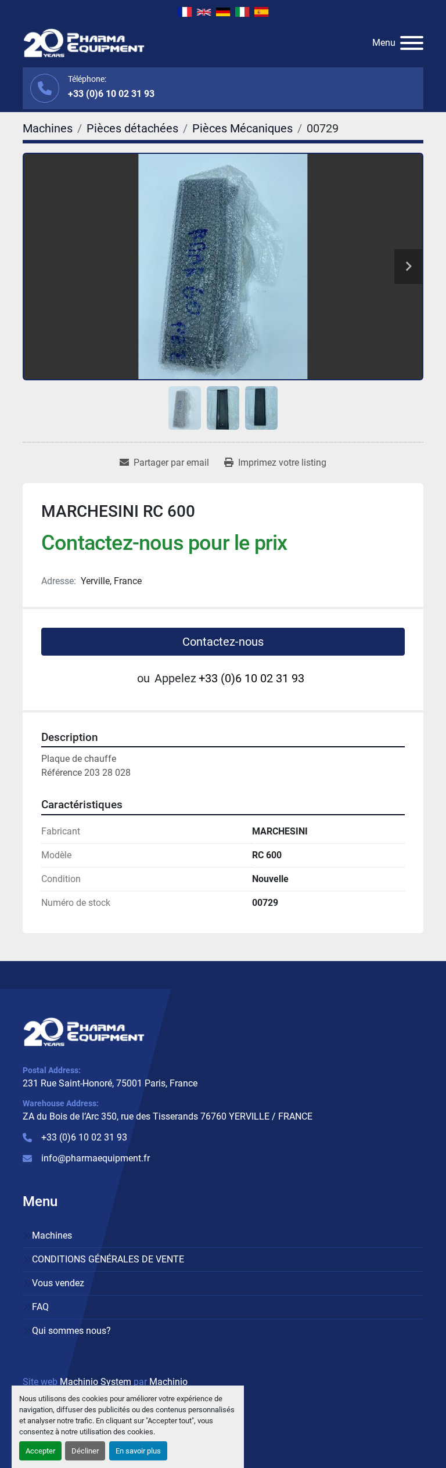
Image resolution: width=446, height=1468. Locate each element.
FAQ (40, 1306)
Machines (52, 1235)
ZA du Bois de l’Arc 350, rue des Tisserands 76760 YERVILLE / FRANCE (167, 1116)
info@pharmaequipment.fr (95, 1158)
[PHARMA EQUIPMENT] (84, 1031)
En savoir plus (138, 1451)
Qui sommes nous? (71, 1330)
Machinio (168, 1381)
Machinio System (95, 1381)
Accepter (40, 1451)
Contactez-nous (223, 642)
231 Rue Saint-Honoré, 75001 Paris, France (110, 1083)
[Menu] (411, 43)
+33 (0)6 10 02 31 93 (111, 93)
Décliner (85, 1451)
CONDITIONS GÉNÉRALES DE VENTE (108, 1259)
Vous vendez (58, 1283)
